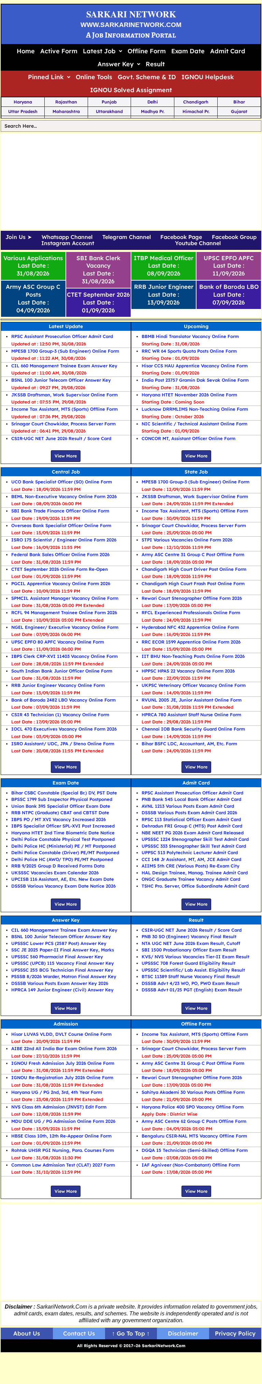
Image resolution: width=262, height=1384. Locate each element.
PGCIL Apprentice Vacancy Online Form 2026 (60, 583)
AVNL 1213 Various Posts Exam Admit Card (188, 806)
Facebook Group (234, 237)
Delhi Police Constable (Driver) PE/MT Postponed (65, 852)
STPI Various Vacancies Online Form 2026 (187, 539)
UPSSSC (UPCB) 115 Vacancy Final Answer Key (62, 963)
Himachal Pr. (196, 111)
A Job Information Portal (131, 35)
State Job (196, 472)
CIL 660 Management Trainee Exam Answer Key (64, 365)
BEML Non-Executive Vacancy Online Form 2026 (64, 496)
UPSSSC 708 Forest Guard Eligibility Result (188, 963)
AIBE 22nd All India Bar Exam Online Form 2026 (64, 1048)
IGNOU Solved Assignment (131, 90)
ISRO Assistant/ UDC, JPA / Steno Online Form (62, 743)
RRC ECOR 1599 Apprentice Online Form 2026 (191, 642)
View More (66, 455)
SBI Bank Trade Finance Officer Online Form (60, 510)
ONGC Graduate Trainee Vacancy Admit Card (191, 879)
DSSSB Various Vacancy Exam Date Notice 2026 (63, 886)
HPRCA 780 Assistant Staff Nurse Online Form (191, 714)
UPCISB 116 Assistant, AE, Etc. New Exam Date (62, 879)
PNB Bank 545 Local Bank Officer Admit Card (191, 799)
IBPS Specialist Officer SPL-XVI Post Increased (63, 826)
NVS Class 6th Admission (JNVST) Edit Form (58, 1107)
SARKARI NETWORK (131, 14)
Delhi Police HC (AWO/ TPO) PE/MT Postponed (62, 859)
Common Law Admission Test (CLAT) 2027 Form (63, 1165)
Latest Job (99, 51)
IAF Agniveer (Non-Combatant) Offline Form (191, 1165)
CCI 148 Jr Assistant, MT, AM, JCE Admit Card (191, 859)
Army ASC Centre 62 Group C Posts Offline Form (194, 1121)
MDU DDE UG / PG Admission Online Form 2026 (63, 1121)
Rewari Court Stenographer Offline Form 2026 (192, 598)
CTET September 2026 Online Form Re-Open (59, 569)
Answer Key (116, 64)
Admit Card (227, 51)
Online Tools (94, 77)
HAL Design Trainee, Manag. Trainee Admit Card (195, 872)
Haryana (23, 101)
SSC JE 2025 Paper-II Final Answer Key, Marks (62, 949)
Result (155, 64)
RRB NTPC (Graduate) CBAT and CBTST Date (60, 812)
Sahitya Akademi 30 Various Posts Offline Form (193, 1092)
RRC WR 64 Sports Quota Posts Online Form (189, 351)
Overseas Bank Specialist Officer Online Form (61, 525)
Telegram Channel (126, 237)
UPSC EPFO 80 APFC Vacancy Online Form (57, 642)
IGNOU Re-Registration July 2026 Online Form (62, 1077)
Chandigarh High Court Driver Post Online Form (194, 569)
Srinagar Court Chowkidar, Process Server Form (63, 423)
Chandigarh (195, 101)
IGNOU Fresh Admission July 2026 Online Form (62, 1063)
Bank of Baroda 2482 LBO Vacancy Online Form (63, 700)
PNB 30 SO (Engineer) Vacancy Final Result (189, 936)
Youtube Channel (198, 243)
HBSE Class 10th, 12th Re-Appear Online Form (61, 1136)
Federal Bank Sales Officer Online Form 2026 (60, 554)
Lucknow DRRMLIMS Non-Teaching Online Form (195, 409)
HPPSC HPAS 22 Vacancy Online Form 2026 (188, 671)
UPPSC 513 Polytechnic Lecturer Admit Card (190, 852)
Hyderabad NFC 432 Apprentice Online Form (190, 627)
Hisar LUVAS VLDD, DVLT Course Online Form (61, 1034)
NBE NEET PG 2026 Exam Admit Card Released (193, 832)
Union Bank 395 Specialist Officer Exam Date (60, 806)
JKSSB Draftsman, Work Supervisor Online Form (64, 394)
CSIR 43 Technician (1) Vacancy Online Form (60, 714)
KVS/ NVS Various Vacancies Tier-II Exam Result (195, 956)
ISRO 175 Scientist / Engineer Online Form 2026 (63, 539)
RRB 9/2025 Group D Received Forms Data (57, 865)
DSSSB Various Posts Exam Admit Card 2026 (189, 812)
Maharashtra (66, 111)
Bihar (239, 101)
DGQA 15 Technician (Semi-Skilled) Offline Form (195, 1150)
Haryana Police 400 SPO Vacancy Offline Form (193, 1107)
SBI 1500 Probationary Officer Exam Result (189, 949)
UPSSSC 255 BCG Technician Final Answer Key (62, 970)
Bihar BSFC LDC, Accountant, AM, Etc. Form (189, 743)
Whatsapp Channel (67, 237)
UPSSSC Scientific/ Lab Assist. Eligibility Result (193, 970)
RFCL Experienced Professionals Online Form (191, 612)
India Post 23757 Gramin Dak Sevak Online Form (195, 380)
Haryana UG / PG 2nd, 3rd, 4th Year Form (56, 1092)
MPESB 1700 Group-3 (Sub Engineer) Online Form (65, 351)
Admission (66, 1024)
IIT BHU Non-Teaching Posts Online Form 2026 (193, 656)
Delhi (152, 101)
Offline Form (147, 51)
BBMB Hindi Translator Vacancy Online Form (190, 336)
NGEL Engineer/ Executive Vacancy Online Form (64, 627)
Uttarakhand (109, 111)
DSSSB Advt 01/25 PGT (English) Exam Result (192, 989)
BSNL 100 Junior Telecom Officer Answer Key (61, 380)
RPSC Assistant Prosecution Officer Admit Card (62, 336)
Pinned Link (46, 77)
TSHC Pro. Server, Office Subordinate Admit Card (195, 886)
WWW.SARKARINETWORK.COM (131, 24)
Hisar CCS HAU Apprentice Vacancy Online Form (195, 365)
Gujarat (239, 111)
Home (26, 51)
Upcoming (196, 326)
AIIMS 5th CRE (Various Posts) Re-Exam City (190, 865)
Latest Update (66, 326)
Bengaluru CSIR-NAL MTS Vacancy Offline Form (194, 1136)
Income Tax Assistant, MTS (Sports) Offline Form (64, 409)
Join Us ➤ (18, 237)
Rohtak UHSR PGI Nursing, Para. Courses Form (62, 1150)
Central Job (66, 472)
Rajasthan (66, 101)
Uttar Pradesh (23, 111)
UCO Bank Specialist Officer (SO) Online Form (61, 481)
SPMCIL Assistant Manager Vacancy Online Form (64, 598)
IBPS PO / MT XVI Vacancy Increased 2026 (58, 819)
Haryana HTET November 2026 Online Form (189, 394)
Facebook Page (181, 237)
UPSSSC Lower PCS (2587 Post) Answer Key (58, 943)
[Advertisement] (131, 181)
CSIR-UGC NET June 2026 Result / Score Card (61, 438)
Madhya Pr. (152, 111)
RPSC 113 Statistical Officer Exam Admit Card (191, 819)
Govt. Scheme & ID (147, 77)
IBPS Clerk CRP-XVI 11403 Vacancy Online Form (64, 656)
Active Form (58, 51)
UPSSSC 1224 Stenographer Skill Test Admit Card (195, 839)
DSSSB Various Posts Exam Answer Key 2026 (59, 983)
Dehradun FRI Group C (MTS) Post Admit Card (192, 826)
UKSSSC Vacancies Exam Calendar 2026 (55, 872)
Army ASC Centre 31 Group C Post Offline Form (193, 554)
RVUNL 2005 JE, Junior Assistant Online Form (192, 700)
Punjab (109, 101)
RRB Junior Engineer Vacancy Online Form (58, 685)
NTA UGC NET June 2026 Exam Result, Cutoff (191, 943)
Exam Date (188, 51)
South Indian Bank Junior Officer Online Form (61, 671)
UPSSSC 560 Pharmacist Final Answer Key (57, 956)
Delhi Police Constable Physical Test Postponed (63, 839)
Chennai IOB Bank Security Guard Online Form (193, 729)
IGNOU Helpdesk (207, 77)
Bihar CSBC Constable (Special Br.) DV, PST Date (64, 792)
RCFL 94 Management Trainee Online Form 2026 (64, 612)
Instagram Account (67, 243)
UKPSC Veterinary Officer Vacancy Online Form (194, 685)
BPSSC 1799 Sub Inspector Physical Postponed (61, 799)
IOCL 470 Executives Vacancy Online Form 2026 (64, 729)
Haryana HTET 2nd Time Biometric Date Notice (63, 832)
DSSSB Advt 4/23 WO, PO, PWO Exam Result (190, 983)
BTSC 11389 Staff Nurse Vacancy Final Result (191, 976)
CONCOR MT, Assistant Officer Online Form (188, 438)
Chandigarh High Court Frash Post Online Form (193, 583)
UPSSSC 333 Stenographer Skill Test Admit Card (194, 846)
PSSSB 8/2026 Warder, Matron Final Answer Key (63, 976)
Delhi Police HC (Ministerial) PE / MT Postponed (63, 846)
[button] (102, 51)
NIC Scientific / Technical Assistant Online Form (194, 423)
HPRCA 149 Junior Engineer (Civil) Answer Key (62, 989)
